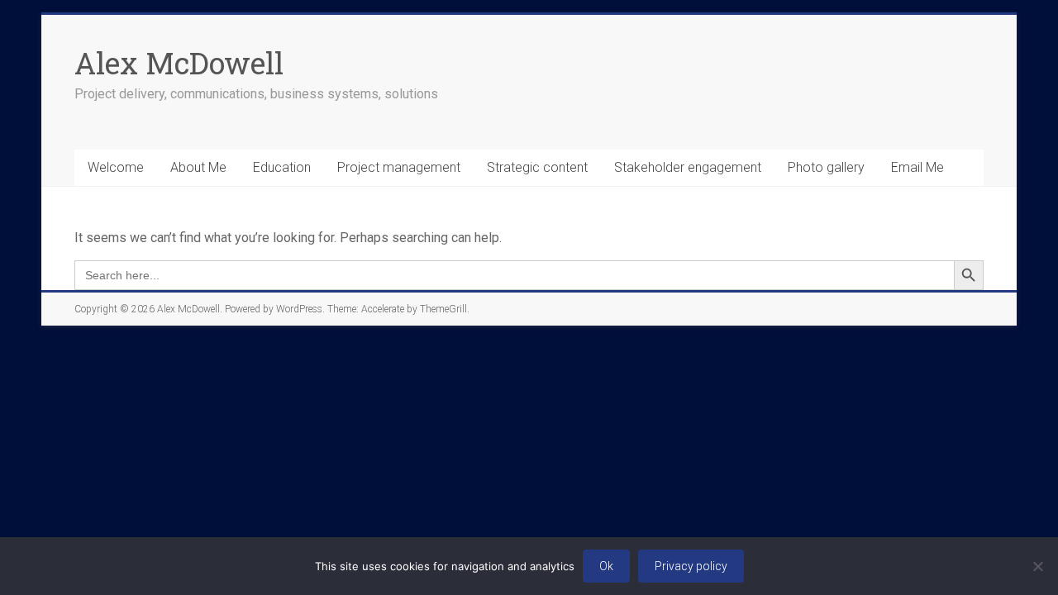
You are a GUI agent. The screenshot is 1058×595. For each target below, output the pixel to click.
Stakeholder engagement (687, 167)
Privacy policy (691, 566)
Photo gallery (826, 167)
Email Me (917, 167)
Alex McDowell (179, 63)
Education (282, 167)
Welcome (116, 167)
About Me (198, 167)
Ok (606, 566)
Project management (398, 167)
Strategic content (537, 167)
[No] (1037, 566)
